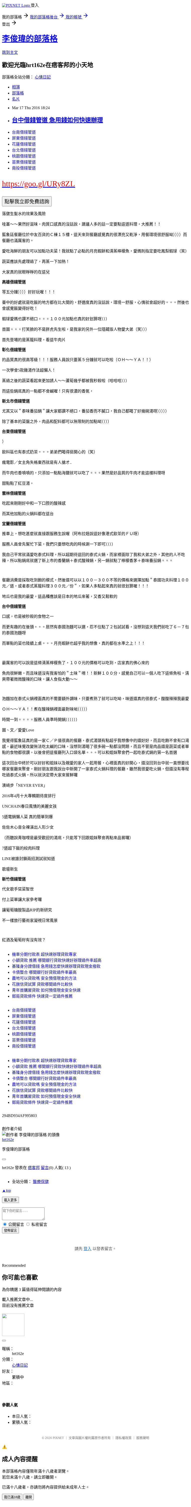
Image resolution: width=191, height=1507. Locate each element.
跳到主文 (10, 52)
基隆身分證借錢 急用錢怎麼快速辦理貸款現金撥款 (56, 966)
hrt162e (8, 1139)
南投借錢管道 (24, 168)
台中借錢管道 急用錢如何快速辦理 (57, 120)
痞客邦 (34, 1168)
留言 (45, 1168)
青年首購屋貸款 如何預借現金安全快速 (46, 990)
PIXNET (58, 1438)
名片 (16, 99)
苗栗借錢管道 (24, 162)
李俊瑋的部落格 (30, 38)
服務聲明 (142, 1438)
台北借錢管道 (24, 150)
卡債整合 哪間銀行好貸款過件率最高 (44, 972)
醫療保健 (41, 1182)
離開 (28, 1497)
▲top (6, 1190)
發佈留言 (10, 1230)
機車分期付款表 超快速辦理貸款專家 (44, 954)
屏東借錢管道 (24, 138)
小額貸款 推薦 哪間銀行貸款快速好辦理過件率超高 (56, 960)
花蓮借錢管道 (24, 144)
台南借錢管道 (24, 132)
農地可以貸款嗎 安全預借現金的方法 (44, 978)
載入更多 (10, 1200)
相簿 (16, 87)
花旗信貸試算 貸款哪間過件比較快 (42, 984)
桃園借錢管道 (24, 156)
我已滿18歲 (12, 1497)
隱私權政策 (123, 1438)
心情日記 (43, 77)
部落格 (18, 93)
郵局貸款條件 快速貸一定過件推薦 (42, 996)
